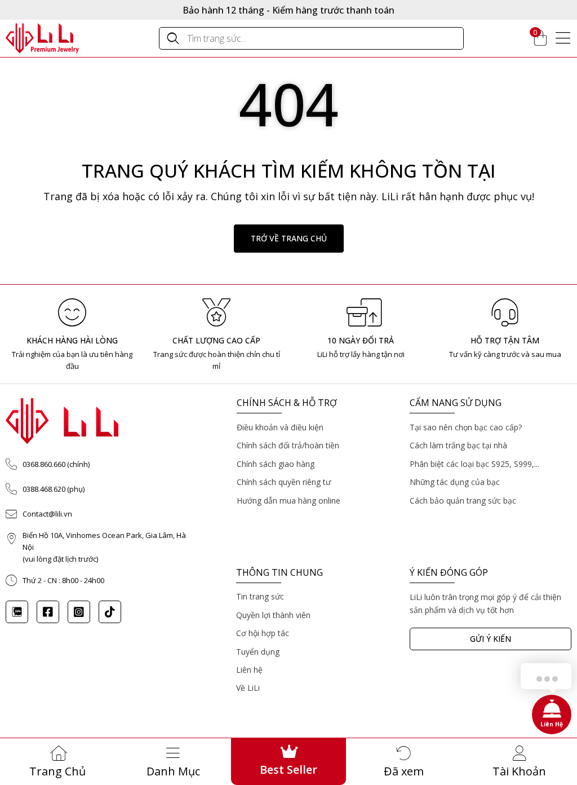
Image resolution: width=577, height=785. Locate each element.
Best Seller (288, 769)
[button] (288, 238)
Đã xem (404, 771)
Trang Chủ (57, 771)
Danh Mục (173, 771)
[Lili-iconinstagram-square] (79, 612)
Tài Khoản (519, 771)
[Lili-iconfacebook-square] (48, 612)
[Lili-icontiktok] (110, 612)
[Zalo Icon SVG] (17, 612)
